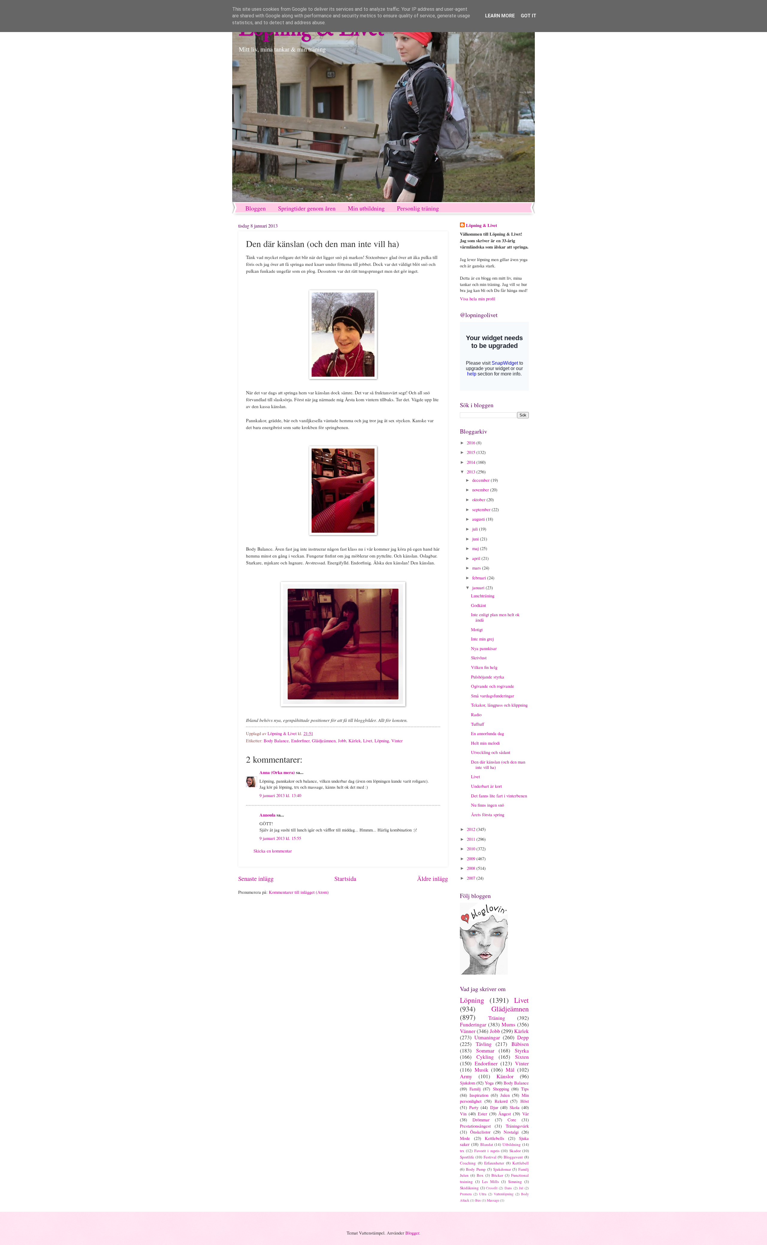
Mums (508, 1024)
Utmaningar (487, 1037)
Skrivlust (479, 658)
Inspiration (478, 1095)
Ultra (482, 1194)
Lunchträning (482, 596)
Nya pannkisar (484, 648)
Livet (367, 740)
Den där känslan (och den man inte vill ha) (498, 764)
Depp (523, 1037)
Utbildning (511, 1144)
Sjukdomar (502, 1169)
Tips (525, 1089)
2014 (471, 462)
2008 (471, 868)
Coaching (468, 1163)
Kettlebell (520, 1163)
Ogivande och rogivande (492, 686)
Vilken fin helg (484, 667)
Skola (515, 1107)
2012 (471, 829)
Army (466, 1076)
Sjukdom (467, 1083)
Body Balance (276, 740)
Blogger (412, 1233)
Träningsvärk (517, 1126)
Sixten (522, 1056)
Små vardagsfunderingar (492, 696)
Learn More (500, 16)
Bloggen (255, 208)
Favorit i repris (486, 1150)
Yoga (489, 1083)
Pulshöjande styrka (487, 677)
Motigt (477, 629)
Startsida (345, 878)
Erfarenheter (494, 1163)
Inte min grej (482, 639)
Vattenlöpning (504, 1194)
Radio (476, 714)
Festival (490, 1157)
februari (479, 578)
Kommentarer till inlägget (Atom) (299, 892)
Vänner (467, 1031)
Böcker (497, 1175)
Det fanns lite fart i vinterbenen (499, 796)
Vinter (397, 740)
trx (462, 1150)
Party (473, 1107)
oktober (479, 499)
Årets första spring (487, 814)
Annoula (267, 815)
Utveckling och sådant (490, 752)
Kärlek (354, 740)
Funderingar (473, 1024)
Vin (463, 1114)
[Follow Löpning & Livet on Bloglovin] (484, 973)
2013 (471, 472)
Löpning (382, 740)
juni (476, 539)
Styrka (522, 1050)
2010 (471, 849)
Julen (505, 1095)
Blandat (486, 1144)
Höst (524, 1101)
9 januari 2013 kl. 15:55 (280, 838)
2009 (471, 858)
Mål (510, 1069)
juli (475, 529)
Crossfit (491, 1188)
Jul (521, 1188)
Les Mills (490, 1181)
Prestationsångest (475, 1126)
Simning (515, 1181)
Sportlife (467, 1157)
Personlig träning (418, 208)
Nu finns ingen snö (487, 805)
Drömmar (481, 1120)
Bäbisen (520, 1043)
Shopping (501, 1089)
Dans (508, 1188)
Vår (525, 1114)
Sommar (485, 1050)
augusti (479, 519)
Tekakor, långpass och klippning (499, 705)
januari (479, 587)
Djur (494, 1107)
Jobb (342, 740)
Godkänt (478, 605)
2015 (471, 452)
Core (512, 1120)
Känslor (505, 1076)
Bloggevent (513, 1157)
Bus (478, 1200)
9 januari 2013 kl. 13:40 (280, 795)
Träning (496, 1017)
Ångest (504, 1114)
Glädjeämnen (324, 740)
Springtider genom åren (307, 208)
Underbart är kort (486, 786)
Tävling (484, 1043)
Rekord (501, 1101)
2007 (471, 878)
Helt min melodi (485, 743)
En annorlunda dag (487, 733)
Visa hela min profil (477, 299)
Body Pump (476, 1169)
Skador (515, 1150)
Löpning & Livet (481, 225)
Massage (493, 1200)
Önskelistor (480, 1132)
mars (477, 568)
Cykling (485, 1056)
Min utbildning (366, 208)
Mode (465, 1138)
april (476, 558)
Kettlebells (494, 1138)
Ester (482, 1114)
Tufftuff (477, 724)
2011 (471, 839)
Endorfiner (300, 740)
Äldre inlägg (432, 878)
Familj (475, 1089)
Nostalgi (511, 1132)
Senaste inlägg (256, 878)
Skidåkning (469, 1188)
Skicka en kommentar (272, 851)
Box (480, 1175)
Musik (481, 1069)
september (482, 509)
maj (476, 548)
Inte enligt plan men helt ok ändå (495, 617)
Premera (466, 1194)
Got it (528, 16)
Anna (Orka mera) (277, 772)
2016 (471, 443)
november (481, 490)
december (481, 480)
